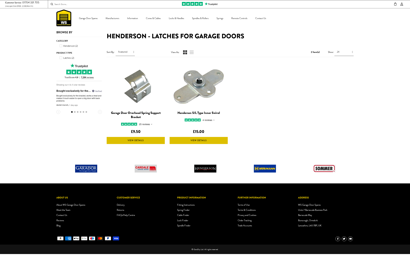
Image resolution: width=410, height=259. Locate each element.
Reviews (60, 220)
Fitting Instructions (186, 205)
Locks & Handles (176, 18)
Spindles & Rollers (200, 18)
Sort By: (110, 52)
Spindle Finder (183, 225)
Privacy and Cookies (247, 215)
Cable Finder (183, 215)
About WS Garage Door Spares (70, 205)
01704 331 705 (30, 2)
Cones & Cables (153, 18)
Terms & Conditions (247, 210)
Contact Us (260, 18)
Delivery (121, 205)
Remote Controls (239, 18)
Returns (120, 210)
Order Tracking (245, 220)
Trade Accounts (245, 225)
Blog (58, 225)
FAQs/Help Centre (126, 215)
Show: (331, 52)
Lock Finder (182, 220)
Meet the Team (63, 210)
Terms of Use (244, 205)
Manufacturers (112, 18)
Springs (220, 18)
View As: (175, 52)
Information (132, 18)
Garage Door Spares (88, 18)
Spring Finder (183, 210)
